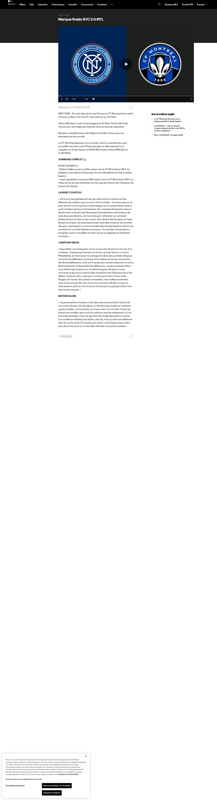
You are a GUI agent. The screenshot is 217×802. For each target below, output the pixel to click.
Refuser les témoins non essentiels (56, 786)
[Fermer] (86, 756)
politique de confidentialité (68, 774)
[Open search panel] (159, 4)
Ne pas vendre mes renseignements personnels (24, 779)
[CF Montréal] (12, 4)
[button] (112, 4)
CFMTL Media (66, 336)
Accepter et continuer (51, 793)
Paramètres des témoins (15, 785)
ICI (84, 159)
